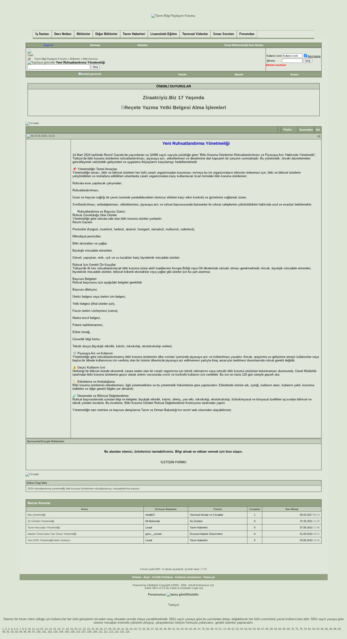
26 (101, 628)
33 (131, 628)
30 (118, 628)
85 (322, 628)
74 (216, 628)
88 (335, 628)
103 (55, 631)
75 (296, 628)
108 (89, 631)
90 (3, 631)
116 (127, 631)
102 (50, 631)
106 (72, 631)
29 (114, 628)
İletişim (136, 577)
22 (84, 628)
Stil (318, 129)
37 (152, 628)
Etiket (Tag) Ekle (37, 482)
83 (313, 628)
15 (54, 628)
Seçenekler (306, 129)
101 (44, 631)
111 (100, 631)
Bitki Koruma (90, 58)
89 (339, 628)
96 (29, 631)
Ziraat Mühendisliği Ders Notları (243, 45)
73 (224, 628)
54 (241, 628)
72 (139, 628)
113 (111, 631)
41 (173, 628)
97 (33, 631)
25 (97, 628)
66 (279, 628)
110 (78, 631)
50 (207, 628)
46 (194, 628)
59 (275, 628)
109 (95, 631)
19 (71, 628)
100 (38, 631)
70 (203, 628)
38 (156, 628)
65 (245, 628)
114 (116, 631)
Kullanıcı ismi (274, 55)
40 (165, 628)
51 (220, 628)
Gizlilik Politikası (162, 577)
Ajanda (238, 74)
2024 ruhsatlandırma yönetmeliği (46, 488)
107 (83, 631)
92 (12, 631)
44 (190, 628)
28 (109, 628)
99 (169, 628)
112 (106, 631)
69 (284, 628)
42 (177, 628)
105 (67, 631)
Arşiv (147, 577)
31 (122, 628)
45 (186, 628)
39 (160, 628)
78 (301, 628)
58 (271, 628)
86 (326, 628)
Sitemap (95, 45)
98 (330, 628)
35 (143, 628)
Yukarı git (209, 577)
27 (105, 628)
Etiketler (143, 45)
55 (254, 628)
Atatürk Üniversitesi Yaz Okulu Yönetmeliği (52, 533)
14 (50, 628)
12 (37, 628)
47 (199, 628)
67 (41, 628)
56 (258, 628)
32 (126, 628)
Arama (294, 74)
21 (80, 628)
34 (135, 628)
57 (262, 628)
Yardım (182, 74)
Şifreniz (271, 60)
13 (46, 628)
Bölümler (75, 58)
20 (75, 628)
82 (318, 628)
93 (16, 631)
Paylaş (288, 129)
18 (67, 628)
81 (309, 628)
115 (122, 631)
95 (25, 631)
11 (33, 628)
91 (8, 631)
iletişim (180, 622)
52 (233, 628)
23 (88, 628)
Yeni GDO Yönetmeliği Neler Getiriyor (49, 540)
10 (29, 628)
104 (61, 631)
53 (237, 628)
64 (250, 628)
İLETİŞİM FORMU (173, 462)
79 (305, 628)
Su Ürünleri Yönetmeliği (41, 521)
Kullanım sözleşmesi (188, 577)
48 (211, 628)
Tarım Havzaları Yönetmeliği (44, 527)
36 (148, 628)
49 (228, 628)
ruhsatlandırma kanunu (126, 488)
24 (92, 628)
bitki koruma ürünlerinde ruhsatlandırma (88, 488)
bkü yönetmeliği (36, 514)
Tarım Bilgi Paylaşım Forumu (50, 58)
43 (182, 628)
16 (58, 628)
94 (20, 631)
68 (288, 628)
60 (267, 628)
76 (292, 628)
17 (63, 628)
